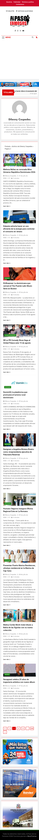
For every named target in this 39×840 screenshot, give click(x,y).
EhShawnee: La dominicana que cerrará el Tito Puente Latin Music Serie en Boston (17, 286)
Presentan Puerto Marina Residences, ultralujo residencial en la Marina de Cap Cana (19, 568)
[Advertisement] (19, 59)
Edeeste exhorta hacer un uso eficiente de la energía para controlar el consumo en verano (19, 229)
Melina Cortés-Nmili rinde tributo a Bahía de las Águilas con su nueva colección (18, 627)
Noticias (7, 221)
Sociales (7, 387)
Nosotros (9, 2)
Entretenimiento (10, 164)
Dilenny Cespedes (10, 176)
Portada (7, 146)
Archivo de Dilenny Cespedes (22, 146)
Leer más (6, 206)
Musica (7, 278)
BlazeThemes (32, 836)
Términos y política (28, 2)
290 (32, 728)
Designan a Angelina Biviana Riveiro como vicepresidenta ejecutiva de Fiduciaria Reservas (18, 452)
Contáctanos (20, 4)
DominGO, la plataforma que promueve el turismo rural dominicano (15, 395)
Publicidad (17, 2)
